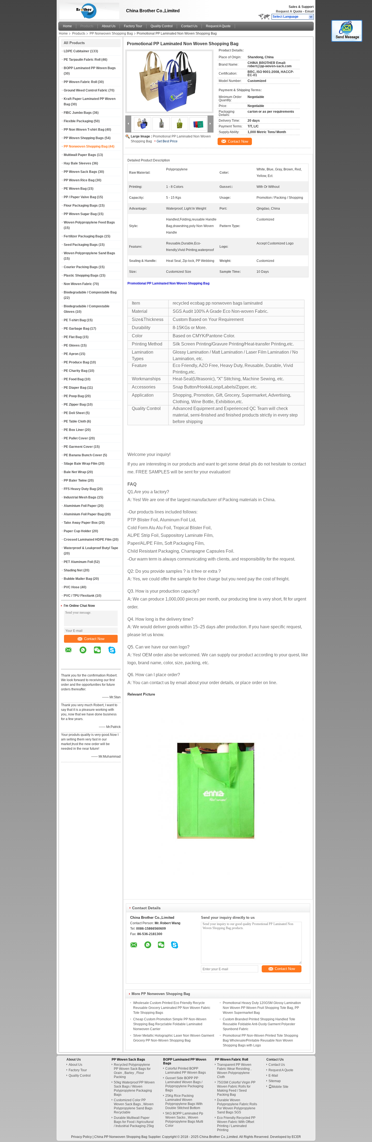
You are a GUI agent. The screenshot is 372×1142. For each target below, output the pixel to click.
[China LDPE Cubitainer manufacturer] (88, 9)
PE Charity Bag (75, 371)
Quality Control (162, 26)
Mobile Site (280, 1087)
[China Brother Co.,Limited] (311, 16)
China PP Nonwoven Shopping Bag (120, 1137)
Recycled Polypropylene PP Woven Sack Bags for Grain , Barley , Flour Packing (132, 1071)
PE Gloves (72, 345)
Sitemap (275, 1081)
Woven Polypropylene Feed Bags (89, 222)
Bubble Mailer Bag (78, 579)
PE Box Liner (74, 430)
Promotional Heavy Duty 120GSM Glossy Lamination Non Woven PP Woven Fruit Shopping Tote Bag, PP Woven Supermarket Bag (262, 1008)
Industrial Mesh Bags (80, 497)
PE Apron (71, 354)
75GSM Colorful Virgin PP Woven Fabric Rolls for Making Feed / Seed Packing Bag (236, 1088)
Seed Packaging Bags (81, 245)
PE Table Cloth (75, 421)
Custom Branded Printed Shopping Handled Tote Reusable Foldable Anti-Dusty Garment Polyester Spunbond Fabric (259, 1024)
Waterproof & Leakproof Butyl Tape (91, 548)
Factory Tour (133, 26)
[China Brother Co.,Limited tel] (68, 664)
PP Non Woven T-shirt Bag (84, 129)
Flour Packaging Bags (81, 205)
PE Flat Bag (73, 337)
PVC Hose (72, 587)
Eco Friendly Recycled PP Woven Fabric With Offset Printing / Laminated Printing (236, 1124)
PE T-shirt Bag (75, 320)
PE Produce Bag (76, 362)
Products (86, 26)
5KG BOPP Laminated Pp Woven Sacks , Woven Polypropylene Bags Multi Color (184, 1120)
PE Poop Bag (74, 396)
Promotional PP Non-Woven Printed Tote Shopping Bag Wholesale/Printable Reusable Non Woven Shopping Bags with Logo (260, 1040)
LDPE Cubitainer (76, 51)
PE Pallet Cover (76, 438)
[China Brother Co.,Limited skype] (115, 654)
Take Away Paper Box (81, 523)
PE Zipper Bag (75, 404)
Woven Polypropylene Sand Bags (89, 253)
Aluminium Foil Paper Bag (84, 514)
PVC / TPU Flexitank (79, 596)
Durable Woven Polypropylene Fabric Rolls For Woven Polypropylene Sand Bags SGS (237, 1106)
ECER (296, 1137)
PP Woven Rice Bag (79, 180)
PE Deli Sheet (74, 413)
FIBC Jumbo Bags (78, 113)
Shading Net (73, 570)
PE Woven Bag (75, 189)
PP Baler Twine (75, 480)
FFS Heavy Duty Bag (80, 489)
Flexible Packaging (78, 121)
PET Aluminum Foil (78, 562)
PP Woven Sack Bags (80, 172)
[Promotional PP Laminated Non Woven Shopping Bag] (169, 81)
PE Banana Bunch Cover (83, 455)
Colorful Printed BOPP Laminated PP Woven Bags (185, 1070)
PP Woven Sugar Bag (80, 214)
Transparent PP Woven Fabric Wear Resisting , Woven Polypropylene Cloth (234, 1071)
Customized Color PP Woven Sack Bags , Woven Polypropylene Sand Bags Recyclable (134, 1106)
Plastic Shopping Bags (81, 275)
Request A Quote (289, 11)
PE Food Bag (74, 379)
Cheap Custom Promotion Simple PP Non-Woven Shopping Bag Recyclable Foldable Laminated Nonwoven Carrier (169, 1024)
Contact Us (189, 26)
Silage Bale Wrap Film (80, 464)
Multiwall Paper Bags (80, 155)
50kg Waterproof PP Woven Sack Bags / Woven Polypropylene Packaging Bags (134, 1088)
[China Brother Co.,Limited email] (72, 654)
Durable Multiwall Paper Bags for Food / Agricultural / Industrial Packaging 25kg (134, 1122)
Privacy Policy (81, 1137)
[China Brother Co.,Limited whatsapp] (86, 654)
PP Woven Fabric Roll (80, 82)
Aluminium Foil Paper (80, 506)
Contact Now (94, 639)
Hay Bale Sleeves (77, 163)
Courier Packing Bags (81, 267)
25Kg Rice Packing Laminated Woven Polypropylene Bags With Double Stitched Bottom (184, 1102)
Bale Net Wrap (75, 472)
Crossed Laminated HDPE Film (88, 539)
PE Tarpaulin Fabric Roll (82, 60)
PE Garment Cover (78, 447)
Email (309, 11)
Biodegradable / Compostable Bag (90, 292)
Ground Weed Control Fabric (86, 90)
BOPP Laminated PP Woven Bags (90, 68)
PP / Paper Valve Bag (80, 197)
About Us (108, 26)
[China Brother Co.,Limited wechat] (101, 654)
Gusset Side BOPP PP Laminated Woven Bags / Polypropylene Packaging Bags (184, 1084)
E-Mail (273, 1075)
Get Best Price (167, 141)
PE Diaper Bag (75, 388)
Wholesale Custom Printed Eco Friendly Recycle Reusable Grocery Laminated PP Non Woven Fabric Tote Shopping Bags (171, 1008)
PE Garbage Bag (76, 328)
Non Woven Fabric (78, 284)
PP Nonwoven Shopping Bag (111, 33)
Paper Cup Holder (77, 531)
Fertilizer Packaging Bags (83, 236)
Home (67, 26)
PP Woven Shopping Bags (84, 138)
